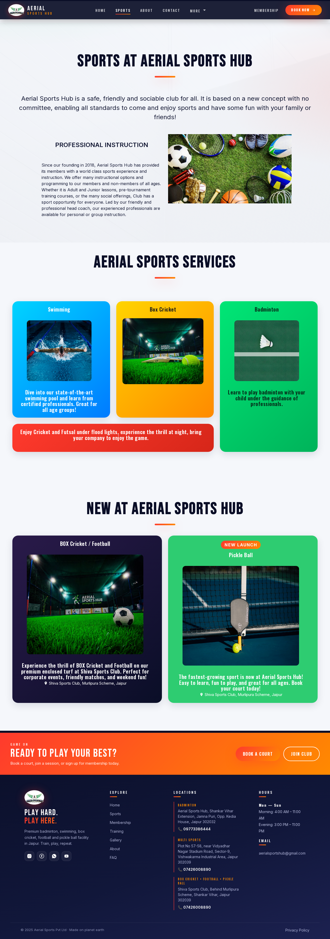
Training (116, 831)
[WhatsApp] (54, 856)
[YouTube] (66, 856)
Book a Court (258, 754)
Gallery (116, 840)
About (146, 10)
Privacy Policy (297, 930)
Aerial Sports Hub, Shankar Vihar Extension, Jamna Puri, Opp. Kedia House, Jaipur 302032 (207, 816)
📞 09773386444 (194, 829)
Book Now (300, 9)
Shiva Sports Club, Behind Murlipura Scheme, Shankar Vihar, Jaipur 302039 (208, 894)
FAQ (113, 857)
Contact (171, 10)
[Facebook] (42, 856)
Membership (266, 10)
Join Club (301, 754)
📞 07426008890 (194, 869)
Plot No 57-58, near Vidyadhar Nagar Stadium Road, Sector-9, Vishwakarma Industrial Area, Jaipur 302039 (208, 854)
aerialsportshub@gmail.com (282, 853)
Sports (123, 10)
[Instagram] (29, 856)
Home (100, 10)
